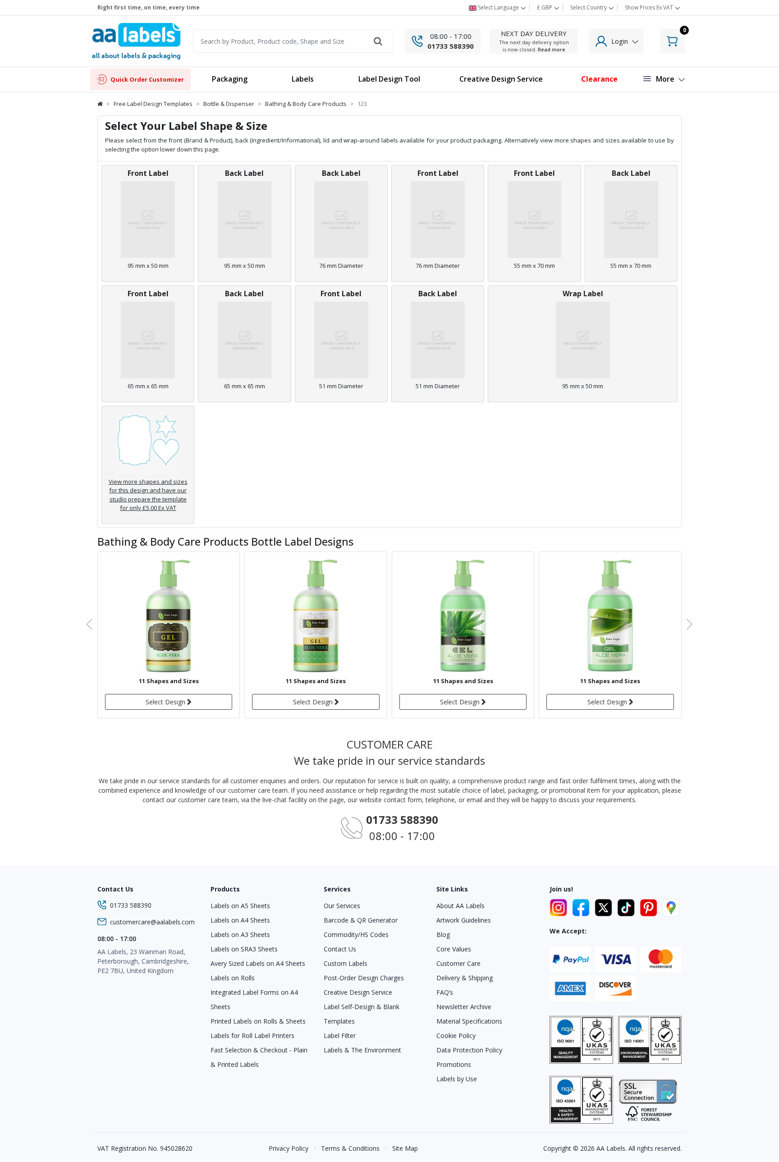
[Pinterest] (650, 906)
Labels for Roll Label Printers (252, 1035)
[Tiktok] (627, 906)
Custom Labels (345, 963)
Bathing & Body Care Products (306, 104)
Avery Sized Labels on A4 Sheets (258, 963)
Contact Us (340, 949)
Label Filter (340, 1035)
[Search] (378, 41)
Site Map (405, 1148)
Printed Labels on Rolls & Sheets (258, 1021)
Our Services (342, 905)
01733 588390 (450, 46)
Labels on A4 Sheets (240, 920)
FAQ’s (444, 992)
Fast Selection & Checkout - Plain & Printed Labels (259, 1057)
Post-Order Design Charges (364, 978)
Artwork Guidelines (463, 920)
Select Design (166, 702)
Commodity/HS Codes (356, 934)
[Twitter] (605, 906)
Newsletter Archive (463, 1006)
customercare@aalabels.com (152, 922)
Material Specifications (469, 1021)
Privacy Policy (288, 1148)
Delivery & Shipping (464, 978)
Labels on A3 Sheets (240, 934)
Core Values (453, 949)
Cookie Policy (456, 1035)
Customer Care (458, 963)
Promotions (453, 1064)
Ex (649, 7)
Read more (551, 49)
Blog (443, 934)
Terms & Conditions (350, 1148)
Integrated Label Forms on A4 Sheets (254, 999)
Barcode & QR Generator (361, 920)
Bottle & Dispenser (228, 104)
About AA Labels (460, 905)
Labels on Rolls (233, 978)
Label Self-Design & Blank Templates (361, 1013)
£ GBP (545, 7)
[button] (302, 79)
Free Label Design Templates (153, 104)
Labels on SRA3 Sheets (244, 949)
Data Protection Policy (469, 1050)
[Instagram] (560, 906)
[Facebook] (582, 906)
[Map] (671, 906)
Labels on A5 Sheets (240, 905)
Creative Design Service (358, 992)
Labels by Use (456, 1079)
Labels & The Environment (362, 1050)
